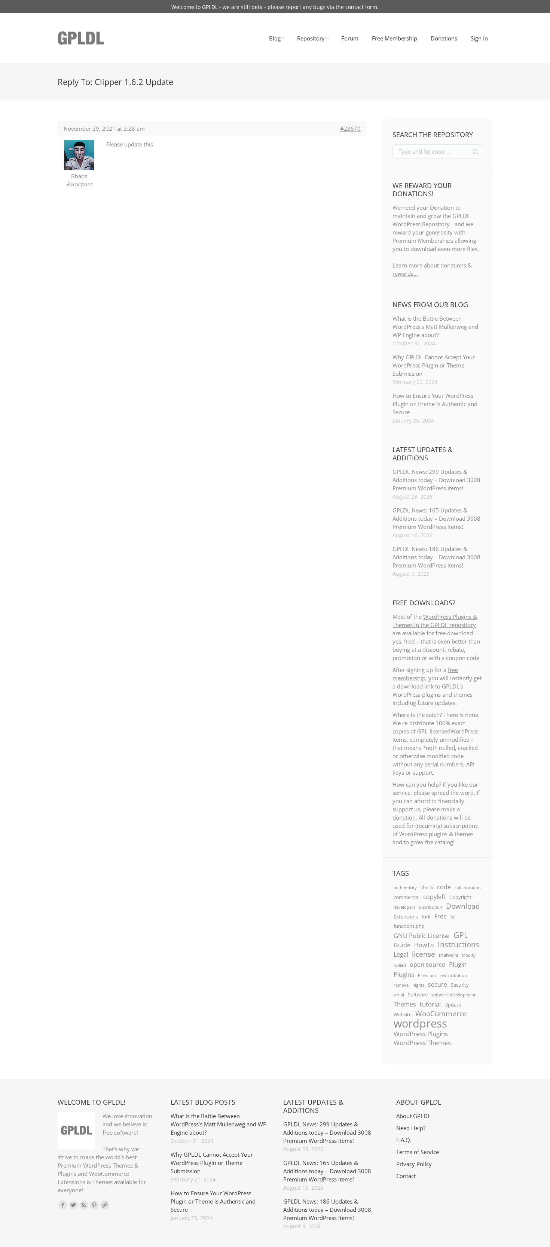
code (444, 887)
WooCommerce (441, 1014)
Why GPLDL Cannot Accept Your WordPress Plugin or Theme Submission (433, 365)
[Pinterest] (94, 1205)
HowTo (424, 945)
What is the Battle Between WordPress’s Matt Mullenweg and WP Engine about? (435, 327)
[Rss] (83, 1205)
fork (426, 916)
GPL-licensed (433, 731)
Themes (405, 1004)
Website (403, 1014)
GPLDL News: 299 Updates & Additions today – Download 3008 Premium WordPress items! (436, 480)
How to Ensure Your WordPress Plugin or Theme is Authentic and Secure (434, 404)
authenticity (405, 887)
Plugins (404, 974)
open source (427, 964)
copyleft (434, 897)
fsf (453, 916)
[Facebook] (62, 1205)
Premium (427, 975)
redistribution (453, 975)
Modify (469, 955)
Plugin (458, 964)
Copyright (460, 897)
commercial (406, 897)
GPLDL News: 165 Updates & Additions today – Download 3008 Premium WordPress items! (436, 518)
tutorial (430, 1004)
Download (463, 906)
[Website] (104, 1205)
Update (452, 1004)
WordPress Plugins (421, 1033)
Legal (401, 954)
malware (448, 954)
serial (399, 995)
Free (440, 916)
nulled (400, 965)
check (427, 887)
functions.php (409, 926)
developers (404, 907)
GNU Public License (422, 935)
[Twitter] (73, 1205)
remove (401, 985)
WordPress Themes (422, 1042)
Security (460, 984)
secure (437, 984)
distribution (430, 907)
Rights (418, 985)
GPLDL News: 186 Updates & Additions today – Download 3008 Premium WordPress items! (436, 557)
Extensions (406, 916)
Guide (402, 945)
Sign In (479, 38)
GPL (460, 935)
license (423, 954)
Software (418, 994)
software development (453, 995)
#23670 (350, 128)
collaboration (468, 887)
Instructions (458, 944)
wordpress (420, 1023)
